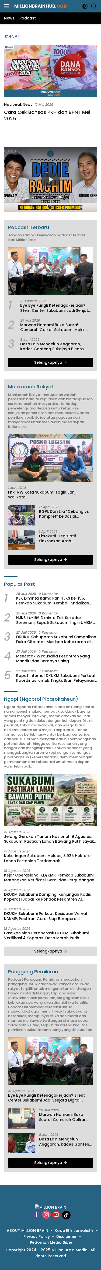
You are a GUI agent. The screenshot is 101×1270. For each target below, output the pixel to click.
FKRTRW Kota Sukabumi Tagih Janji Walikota (42, 495)
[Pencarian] (94, 6)
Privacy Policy (36, 1236)
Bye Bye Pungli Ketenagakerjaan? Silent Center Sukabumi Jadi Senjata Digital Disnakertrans (55, 308)
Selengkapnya (48, 362)
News (27, 104)
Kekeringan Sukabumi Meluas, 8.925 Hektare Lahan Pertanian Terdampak (47, 858)
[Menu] (7, 6)
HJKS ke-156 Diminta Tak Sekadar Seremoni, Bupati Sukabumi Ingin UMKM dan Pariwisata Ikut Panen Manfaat (54, 620)
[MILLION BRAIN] (40, 6)
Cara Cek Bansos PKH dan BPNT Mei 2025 (47, 115)
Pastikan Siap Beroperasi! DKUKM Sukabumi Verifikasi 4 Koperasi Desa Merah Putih (46, 935)
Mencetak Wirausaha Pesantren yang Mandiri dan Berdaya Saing (53, 658)
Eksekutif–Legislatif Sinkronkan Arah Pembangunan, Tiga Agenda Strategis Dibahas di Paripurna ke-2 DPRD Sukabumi (65, 538)
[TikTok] (66, 1215)
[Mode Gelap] (85, 6)
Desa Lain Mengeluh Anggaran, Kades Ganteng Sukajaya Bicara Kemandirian (52, 346)
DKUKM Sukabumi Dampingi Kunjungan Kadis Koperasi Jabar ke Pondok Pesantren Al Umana (47, 897)
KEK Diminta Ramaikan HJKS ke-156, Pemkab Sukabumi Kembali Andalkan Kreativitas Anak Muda (52, 601)
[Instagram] (46, 1215)
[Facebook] (36, 1215)
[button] (50, 179)
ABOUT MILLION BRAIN (27, 1230)
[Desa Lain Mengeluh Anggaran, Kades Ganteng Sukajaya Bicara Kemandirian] (21, 1143)
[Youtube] (56, 1215)
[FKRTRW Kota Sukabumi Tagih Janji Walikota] (50, 458)
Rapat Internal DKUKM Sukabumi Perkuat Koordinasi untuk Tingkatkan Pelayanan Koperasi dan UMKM (56, 678)
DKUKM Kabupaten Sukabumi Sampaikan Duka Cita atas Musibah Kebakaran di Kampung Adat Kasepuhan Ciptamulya (56, 639)
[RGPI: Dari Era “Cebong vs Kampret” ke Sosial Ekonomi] (21, 515)
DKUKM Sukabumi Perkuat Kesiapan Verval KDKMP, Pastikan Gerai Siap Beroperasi (45, 916)
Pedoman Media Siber (51, 1242)
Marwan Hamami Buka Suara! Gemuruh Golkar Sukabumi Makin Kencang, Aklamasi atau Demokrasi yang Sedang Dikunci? (55, 327)
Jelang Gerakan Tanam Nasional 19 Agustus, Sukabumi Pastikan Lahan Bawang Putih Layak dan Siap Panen (49, 839)
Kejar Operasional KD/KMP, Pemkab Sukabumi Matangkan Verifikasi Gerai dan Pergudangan (49, 877)
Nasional (12, 104)
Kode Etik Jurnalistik (74, 1230)
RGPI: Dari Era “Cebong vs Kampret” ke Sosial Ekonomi (64, 514)
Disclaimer (66, 1236)
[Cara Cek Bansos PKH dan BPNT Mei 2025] (50, 71)
